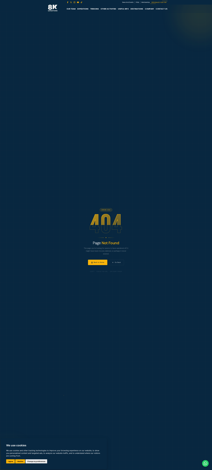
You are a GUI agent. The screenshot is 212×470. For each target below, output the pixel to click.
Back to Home (99, 262)
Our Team (71, 9)
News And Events (127, 2)
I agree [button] (10, 461)
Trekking (94, 9)
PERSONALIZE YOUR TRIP (159, 2)
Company (149, 9)
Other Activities (108, 9)
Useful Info (123, 9)
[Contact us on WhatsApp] (205, 463)
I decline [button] (20, 461)
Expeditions (82, 9)
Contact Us (161, 9)
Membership (145, 2)
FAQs (137, 2)
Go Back (118, 262)
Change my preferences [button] (36, 461)
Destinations (137, 9)
